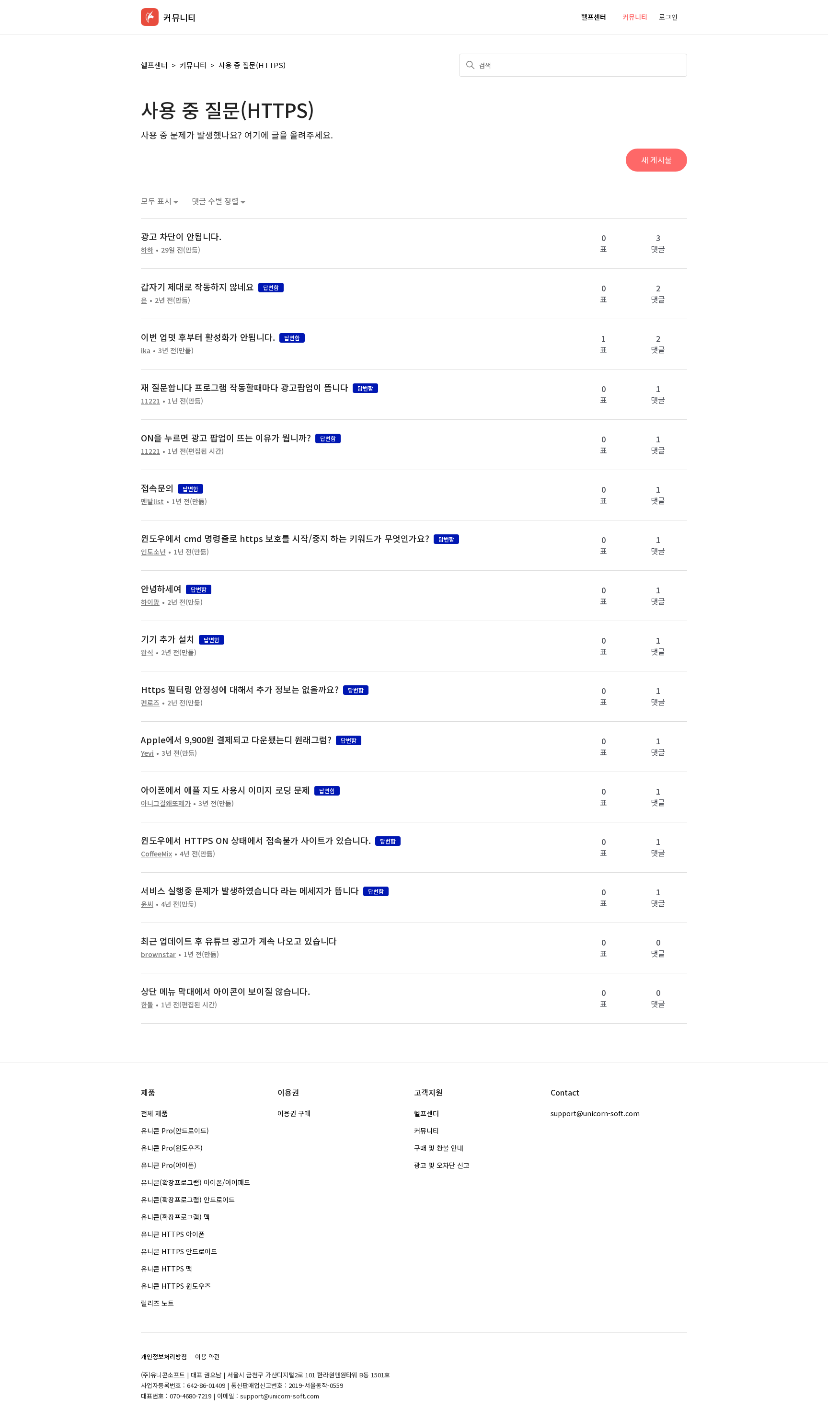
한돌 (147, 1004)
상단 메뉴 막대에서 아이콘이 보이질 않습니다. (225, 991)
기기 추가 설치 (168, 639)
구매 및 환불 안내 (438, 1148)
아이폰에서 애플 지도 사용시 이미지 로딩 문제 (225, 790)
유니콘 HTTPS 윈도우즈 (176, 1286)
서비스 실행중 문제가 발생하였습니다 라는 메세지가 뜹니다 (250, 890)
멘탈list (152, 501)
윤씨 (147, 904)
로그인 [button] (668, 17)
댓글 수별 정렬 (216, 201)
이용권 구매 (293, 1113)
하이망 (150, 602)
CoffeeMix (156, 853)
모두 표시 (157, 201)
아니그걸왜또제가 (166, 803)
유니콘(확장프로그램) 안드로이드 (188, 1199)
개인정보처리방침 (164, 1356)
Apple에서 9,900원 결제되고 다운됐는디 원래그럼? (236, 739)
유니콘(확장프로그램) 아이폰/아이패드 (195, 1182)
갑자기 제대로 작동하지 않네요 (197, 286)
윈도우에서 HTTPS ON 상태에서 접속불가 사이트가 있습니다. (256, 840)
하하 (147, 249)
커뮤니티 (634, 17)
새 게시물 (656, 159)
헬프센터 (593, 17)
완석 (147, 652)
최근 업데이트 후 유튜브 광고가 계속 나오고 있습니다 (239, 941)
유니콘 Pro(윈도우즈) (172, 1148)
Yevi (147, 753)
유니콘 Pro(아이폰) (168, 1165)
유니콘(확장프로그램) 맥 (175, 1217)
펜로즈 (150, 702)
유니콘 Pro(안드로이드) (175, 1130)
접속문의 (157, 488)
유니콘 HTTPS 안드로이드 (179, 1251)
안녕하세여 (161, 588)
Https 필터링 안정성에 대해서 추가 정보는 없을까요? (240, 689)
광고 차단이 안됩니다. (181, 236)
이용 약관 (207, 1356)
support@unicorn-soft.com (595, 1113)
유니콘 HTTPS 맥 (166, 1268)
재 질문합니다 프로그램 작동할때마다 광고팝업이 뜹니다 (244, 387)
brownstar (158, 954)
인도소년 (153, 551)
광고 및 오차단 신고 (442, 1165)
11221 (150, 400)
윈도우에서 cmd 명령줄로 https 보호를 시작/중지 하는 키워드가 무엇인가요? (285, 538)
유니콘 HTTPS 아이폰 (173, 1234)
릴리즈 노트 (157, 1303)
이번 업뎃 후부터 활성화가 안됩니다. (208, 337)
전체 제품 (154, 1113)
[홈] (150, 17)
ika (145, 350)
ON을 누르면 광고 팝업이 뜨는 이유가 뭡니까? (226, 437)
